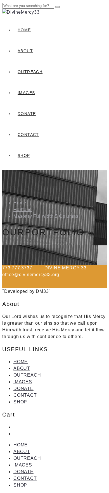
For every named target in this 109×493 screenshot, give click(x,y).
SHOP (24, 155)
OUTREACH (30, 72)
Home (19, 202)
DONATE (27, 113)
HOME (24, 30)
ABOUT (25, 51)
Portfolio (22, 209)
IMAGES (26, 92)
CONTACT (28, 134)
